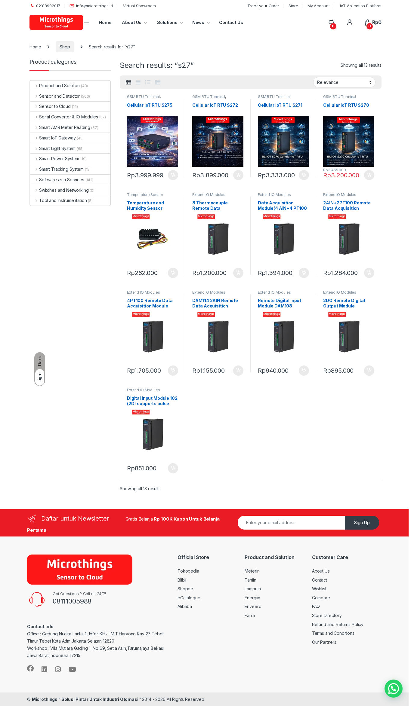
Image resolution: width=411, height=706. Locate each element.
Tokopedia (188, 570)
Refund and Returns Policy (338, 624)
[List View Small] (157, 82)
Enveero (253, 606)
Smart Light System (57, 148)
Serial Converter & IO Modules (68, 116)
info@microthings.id (94, 5)
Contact (319, 579)
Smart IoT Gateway (57, 137)
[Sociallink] (30, 668)
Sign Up (362, 522)
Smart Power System (59, 158)
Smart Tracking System (61, 169)
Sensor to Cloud (55, 106)
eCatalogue (189, 597)
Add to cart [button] (173, 175)
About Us (131, 22)
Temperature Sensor (145, 194)
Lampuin (253, 588)
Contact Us (231, 22)
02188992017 (48, 5)
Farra (250, 615)
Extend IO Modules (208, 194)
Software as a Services (61, 179)
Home (105, 22)
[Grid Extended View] (138, 82)
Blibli (182, 579)
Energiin (252, 597)
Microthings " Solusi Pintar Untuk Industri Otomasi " (87, 699)
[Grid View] (128, 82)
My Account (318, 5)
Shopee (185, 588)
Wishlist (319, 588)
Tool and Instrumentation (63, 200)
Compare (321, 597)
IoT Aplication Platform (360, 5)
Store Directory (327, 615)
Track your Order (263, 5)
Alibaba (185, 606)
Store (293, 5)
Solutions (167, 22)
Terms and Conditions (333, 633)
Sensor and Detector (59, 96)
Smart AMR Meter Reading (64, 127)
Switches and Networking (64, 190)
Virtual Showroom (139, 5)
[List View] (147, 82)
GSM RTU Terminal (143, 96)
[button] (394, 689)
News (198, 22)
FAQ (316, 606)
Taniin (250, 579)
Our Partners (324, 642)
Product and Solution (59, 85)
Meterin (252, 570)
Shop (65, 46)
